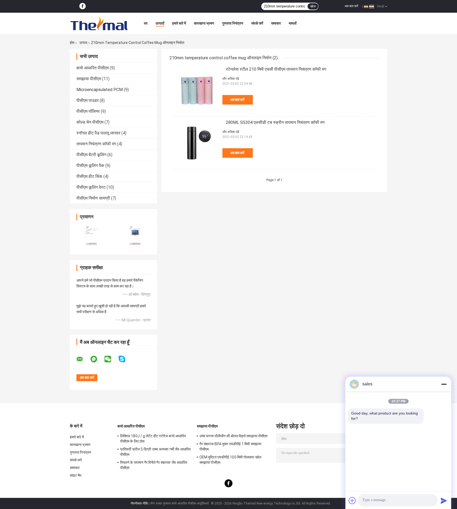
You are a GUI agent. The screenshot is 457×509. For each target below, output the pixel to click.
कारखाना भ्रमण (204, 23)
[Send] (444, 500)
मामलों (292, 23)
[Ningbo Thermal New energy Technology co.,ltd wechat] (111, 359)
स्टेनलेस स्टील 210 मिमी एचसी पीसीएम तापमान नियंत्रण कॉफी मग (276, 69)
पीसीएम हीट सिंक (89, 176)
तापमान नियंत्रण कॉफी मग (96, 143)
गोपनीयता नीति (139, 503)
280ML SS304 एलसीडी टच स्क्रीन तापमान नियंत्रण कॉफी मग (275, 122)
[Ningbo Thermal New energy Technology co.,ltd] (99, 23)
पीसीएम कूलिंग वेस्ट (91, 187)
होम (72, 42)
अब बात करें (351, 6)
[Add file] (352, 500)
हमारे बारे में (179, 23)
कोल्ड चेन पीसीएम (89, 122)
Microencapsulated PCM (99, 89)
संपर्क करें (257, 23)
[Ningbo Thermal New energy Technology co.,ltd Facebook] (82, 6)
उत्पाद (83, 42)
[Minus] (444, 384)
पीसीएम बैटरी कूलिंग (91, 154)
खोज (313, 6)
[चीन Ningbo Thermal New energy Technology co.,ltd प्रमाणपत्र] (91, 235)
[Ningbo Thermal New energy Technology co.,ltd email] (83, 359)
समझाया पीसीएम (88, 78)
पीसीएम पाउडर (87, 100)
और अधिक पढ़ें (230, 78)
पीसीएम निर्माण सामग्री (93, 198)
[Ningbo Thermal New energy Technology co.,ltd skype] (125, 359)
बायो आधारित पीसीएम (92, 67)
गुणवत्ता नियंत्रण (232, 23)
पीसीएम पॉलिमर (88, 111)
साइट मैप (76, 475)
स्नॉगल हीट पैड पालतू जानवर (98, 133)
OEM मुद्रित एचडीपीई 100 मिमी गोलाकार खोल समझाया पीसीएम (230, 460)
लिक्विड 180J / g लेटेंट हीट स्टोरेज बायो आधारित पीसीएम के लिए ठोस (153, 438)
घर (146, 23)
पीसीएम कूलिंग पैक (90, 165)
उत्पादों (160, 23)
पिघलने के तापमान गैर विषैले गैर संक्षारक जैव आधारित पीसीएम (153, 465)
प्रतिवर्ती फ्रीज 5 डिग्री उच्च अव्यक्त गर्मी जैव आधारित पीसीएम (155, 452)
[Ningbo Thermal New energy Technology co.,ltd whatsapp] (97, 359)
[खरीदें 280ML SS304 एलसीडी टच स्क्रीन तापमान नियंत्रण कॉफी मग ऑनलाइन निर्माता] (196, 143)
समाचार (276, 23)
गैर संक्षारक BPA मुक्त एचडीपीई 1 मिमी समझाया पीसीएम (230, 446)
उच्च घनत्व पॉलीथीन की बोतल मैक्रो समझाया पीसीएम (233, 436)
